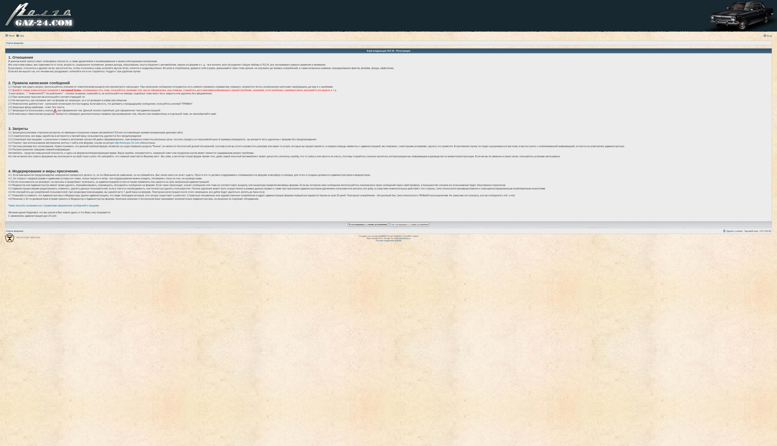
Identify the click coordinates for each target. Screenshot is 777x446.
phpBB (382, 236)
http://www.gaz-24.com (127, 142)
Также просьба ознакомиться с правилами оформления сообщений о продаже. (54, 205)
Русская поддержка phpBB (388, 240)
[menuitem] (20, 35)
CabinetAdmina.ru (402, 238)
